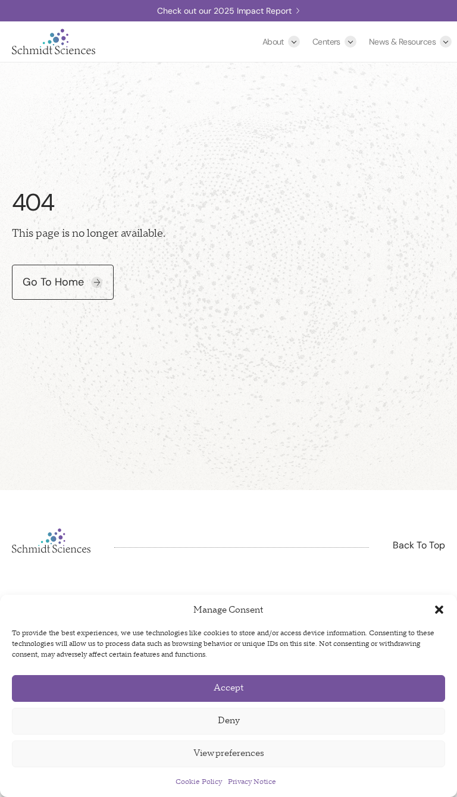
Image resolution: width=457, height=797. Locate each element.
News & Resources (402, 41)
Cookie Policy (199, 781)
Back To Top (419, 545)
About (273, 41)
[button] (439, 610)
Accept (229, 688)
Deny (229, 720)
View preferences (228, 753)
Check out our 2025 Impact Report (224, 10)
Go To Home (53, 282)
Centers (326, 41)
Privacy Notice (252, 781)
